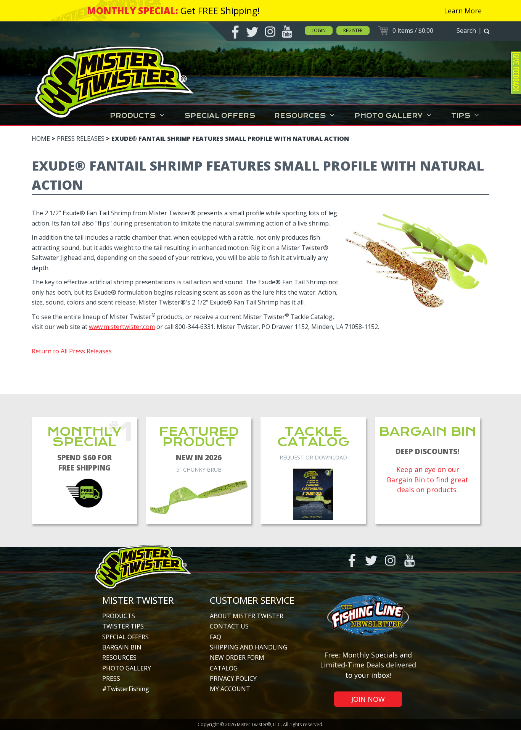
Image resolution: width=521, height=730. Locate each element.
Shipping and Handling (248, 647)
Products (133, 115)
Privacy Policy (233, 678)
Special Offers (219, 115)
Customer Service (252, 600)
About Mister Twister (246, 616)
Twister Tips (123, 626)
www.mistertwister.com (122, 326)
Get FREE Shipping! (220, 10)
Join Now (368, 699)
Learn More (463, 10)
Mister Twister (138, 600)
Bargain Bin (122, 647)
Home (41, 138)
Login (319, 30)
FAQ (215, 637)
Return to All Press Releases (72, 351)
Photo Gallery (388, 115)
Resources (300, 115)
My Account (230, 689)
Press (111, 678)
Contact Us (229, 626)
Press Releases (81, 138)
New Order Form (237, 657)
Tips (460, 115)
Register (353, 30)
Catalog (224, 668)
